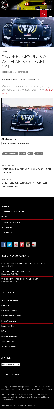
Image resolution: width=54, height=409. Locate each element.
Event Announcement (11, 315)
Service (49, 389)
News (23, 154)
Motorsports (10, 154)
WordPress (31, 405)
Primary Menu (50, 13)
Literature (6, 217)
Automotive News (9, 300)
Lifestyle (6, 51)
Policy (42, 389)
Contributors (7, 233)
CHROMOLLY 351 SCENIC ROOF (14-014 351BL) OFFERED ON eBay (24, 182)
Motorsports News (10, 336)
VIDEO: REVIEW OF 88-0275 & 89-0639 (19, 279)
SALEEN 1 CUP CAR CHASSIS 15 (16, 271)
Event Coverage (8, 321)
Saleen (39, 154)
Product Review (8, 346)
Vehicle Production (10, 222)
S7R (30, 154)
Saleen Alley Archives (14, 211)
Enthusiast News (9, 310)
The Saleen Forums (12, 374)
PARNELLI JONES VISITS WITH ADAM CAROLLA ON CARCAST (26, 169)
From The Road (8, 326)
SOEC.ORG (5, 405)
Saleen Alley (7, 206)
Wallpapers (6, 227)
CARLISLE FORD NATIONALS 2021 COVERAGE (23, 263)
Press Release (7, 341)
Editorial (5, 305)
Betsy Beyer (23, 72)
